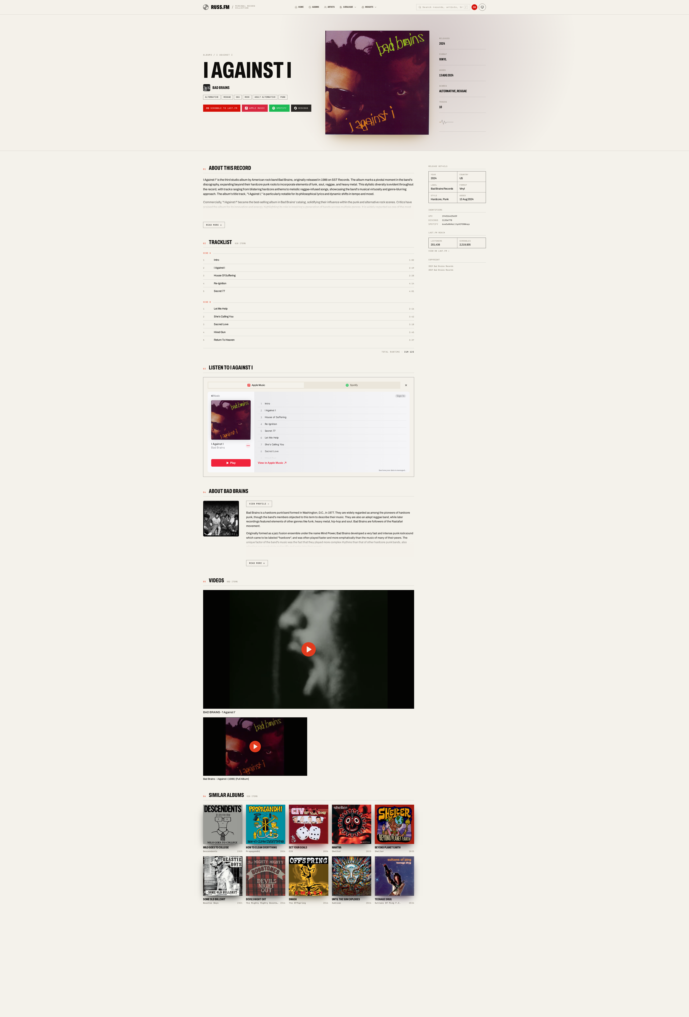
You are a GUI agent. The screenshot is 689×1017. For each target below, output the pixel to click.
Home (301, 7)
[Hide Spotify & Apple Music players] (406, 385)
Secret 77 (219, 291)
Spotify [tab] (354, 385)
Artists (331, 7)
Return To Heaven (224, 339)
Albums (315, 7)
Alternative (212, 97)
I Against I (219, 267)
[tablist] (304, 385)
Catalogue (348, 7)
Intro (216, 259)
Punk (282, 97)
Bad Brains (220, 88)
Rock (247, 97)
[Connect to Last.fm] (474, 7)
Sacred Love (221, 324)
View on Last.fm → (438, 251)
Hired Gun (220, 332)
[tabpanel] (309, 432)
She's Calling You (223, 316)
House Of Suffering (225, 275)
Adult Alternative (265, 97)
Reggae (227, 97)
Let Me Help (221, 308)
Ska (238, 97)
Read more (214, 225)
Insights (369, 7)
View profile (259, 503)
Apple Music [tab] (258, 385)
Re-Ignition (220, 283)
